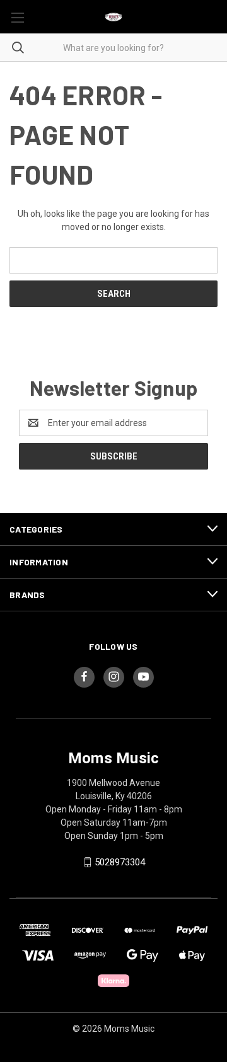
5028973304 (120, 862)
